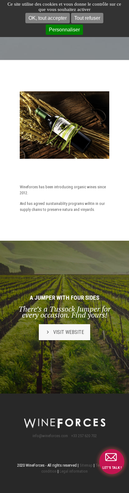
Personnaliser (64, 29)
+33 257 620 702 (84, 435)
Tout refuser (87, 18)
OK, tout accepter (47, 18)
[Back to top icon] (116, 480)
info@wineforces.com (50, 435)
